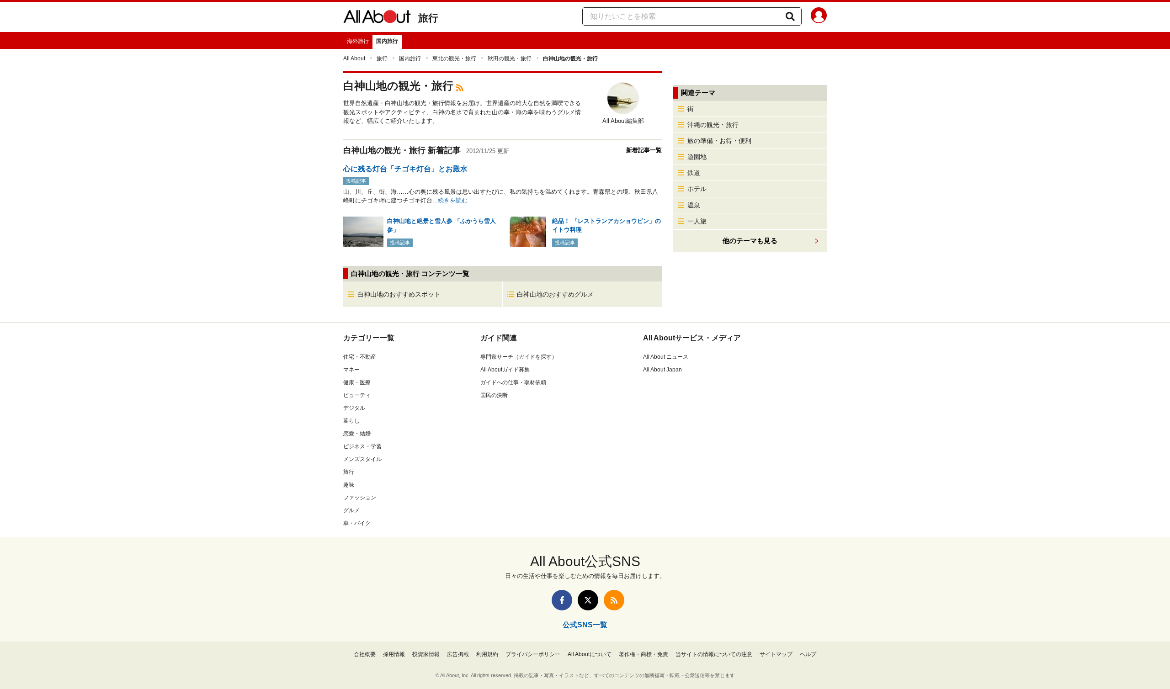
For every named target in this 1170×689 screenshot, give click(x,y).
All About (354, 58)
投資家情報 (426, 654)
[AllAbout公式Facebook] (562, 600)
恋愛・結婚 (357, 433)
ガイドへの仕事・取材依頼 (513, 382)
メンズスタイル (362, 459)
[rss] (460, 87)
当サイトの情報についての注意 (713, 654)
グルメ (351, 510)
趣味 (348, 485)
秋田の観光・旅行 (510, 58)
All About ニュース (665, 357)
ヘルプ (808, 654)
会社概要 (365, 654)
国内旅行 (387, 41)
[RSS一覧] (614, 600)
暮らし (351, 421)
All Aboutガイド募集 (505, 369)
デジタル (354, 408)
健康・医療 (357, 382)
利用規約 (487, 654)
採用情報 (394, 654)
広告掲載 (458, 654)
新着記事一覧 (644, 150)
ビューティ (357, 395)
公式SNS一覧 (585, 625)
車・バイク (357, 523)
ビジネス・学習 (362, 446)
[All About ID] (819, 16)
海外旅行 (358, 41)
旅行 (428, 18)
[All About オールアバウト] (377, 18)
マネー (351, 369)
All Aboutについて (590, 654)
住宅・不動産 (359, 357)
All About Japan (662, 369)
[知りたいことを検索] (790, 16)
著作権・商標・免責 (643, 654)
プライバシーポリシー (532, 654)
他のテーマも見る (750, 240)
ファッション (359, 497)
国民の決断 (494, 395)
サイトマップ (776, 654)
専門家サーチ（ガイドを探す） (518, 357)
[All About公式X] (588, 600)
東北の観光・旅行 (454, 58)
